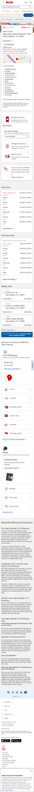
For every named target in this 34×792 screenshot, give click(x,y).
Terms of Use (10, 790)
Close (31, 770)
